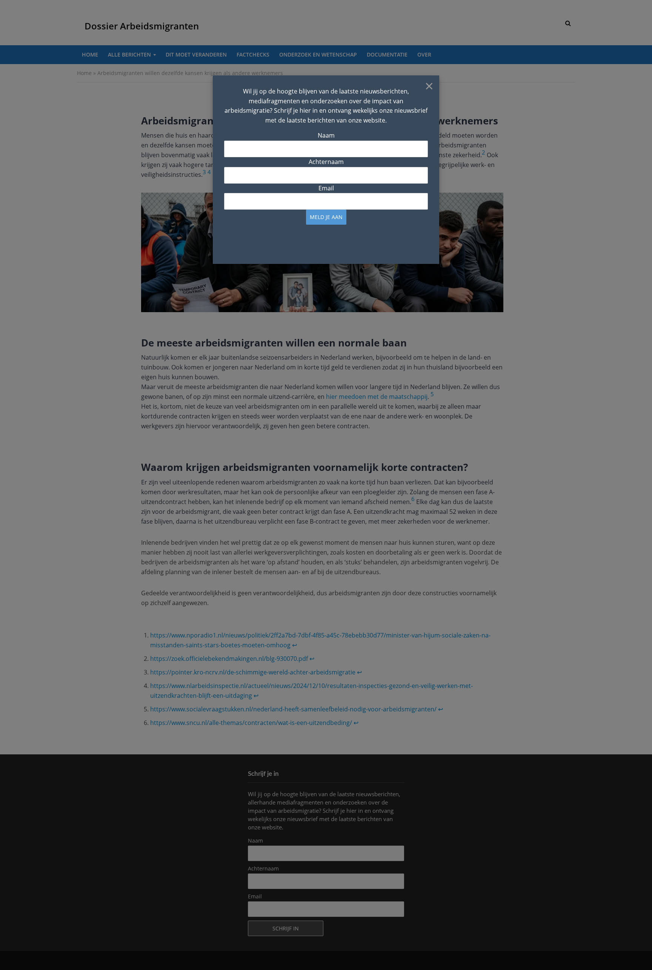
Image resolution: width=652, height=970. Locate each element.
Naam (326, 135)
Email (326, 188)
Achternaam (326, 162)
